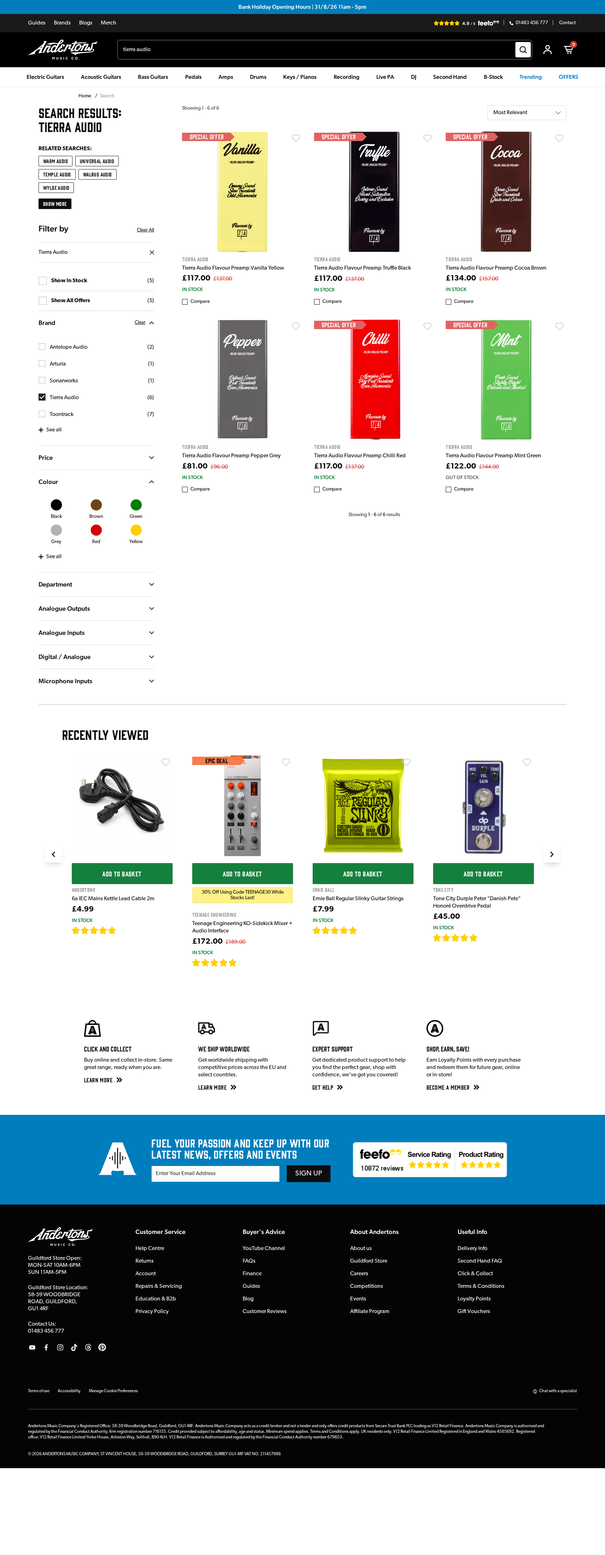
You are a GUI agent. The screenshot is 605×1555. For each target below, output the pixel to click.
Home (85, 96)
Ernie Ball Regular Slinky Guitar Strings (358, 899)
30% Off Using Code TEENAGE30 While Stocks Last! (243, 895)
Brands (62, 23)
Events (358, 1299)
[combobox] (324, 50)
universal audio (97, 161)
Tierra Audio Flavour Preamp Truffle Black (362, 268)
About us (361, 1248)
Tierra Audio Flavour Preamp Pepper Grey (231, 456)
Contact (567, 23)
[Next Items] (551, 854)
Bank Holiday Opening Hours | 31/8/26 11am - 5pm (302, 7)
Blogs (85, 23)
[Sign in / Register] (547, 49)
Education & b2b (155, 1299)
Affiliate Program (369, 1311)
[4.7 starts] (94, 930)
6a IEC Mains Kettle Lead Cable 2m (113, 899)
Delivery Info (472, 1248)
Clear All (145, 230)
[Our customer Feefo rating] (430, 1159)
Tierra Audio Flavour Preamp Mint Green (493, 456)
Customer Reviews (265, 1311)
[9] (241, 962)
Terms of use (38, 1391)
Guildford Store (368, 1261)
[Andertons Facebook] (46, 1347)
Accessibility (69, 1391)
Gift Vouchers (474, 1311)
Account (145, 1274)
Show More (55, 204)
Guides (37, 23)
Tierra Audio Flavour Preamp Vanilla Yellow (233, 268)
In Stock (192, 289)
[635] (124, 930)
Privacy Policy (152, 1311)
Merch (108, 23)
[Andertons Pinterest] (102, 1347)
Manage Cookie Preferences (113, 1391)
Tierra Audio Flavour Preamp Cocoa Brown (496, 268)
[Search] (523, 49)
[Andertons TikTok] (74, 1347)
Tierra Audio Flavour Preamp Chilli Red (360, 456)
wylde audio (56, 187)
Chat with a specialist (558, 1391)
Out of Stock (462, 477)
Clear (140, 322)
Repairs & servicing (158, 1286)
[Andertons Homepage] (65, 49)
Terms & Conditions (481, 1286)
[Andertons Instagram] (60, 1347)
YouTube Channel (264, 1248)
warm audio (55, 161)
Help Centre (149, 1248)
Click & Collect (475, 1274)
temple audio (57, 174)
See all (54, 430)
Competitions (366, 1286)
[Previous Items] (53, 854)
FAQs (249, 1261)
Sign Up (308, 1173)
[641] (365, 930)
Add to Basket (121, 873)
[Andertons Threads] (88, 1347)
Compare (200, 301)
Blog (248, 1299)
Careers (359, 1274)
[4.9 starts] (214, 962)
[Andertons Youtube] (32, 1347)
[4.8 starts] (335, 930)
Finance (252, 1274)
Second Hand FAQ (480, 1261)
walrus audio (97, 174)
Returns (144, 1261)
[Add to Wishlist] (296, 138)
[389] (485, 937)
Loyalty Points (474, 1299)
